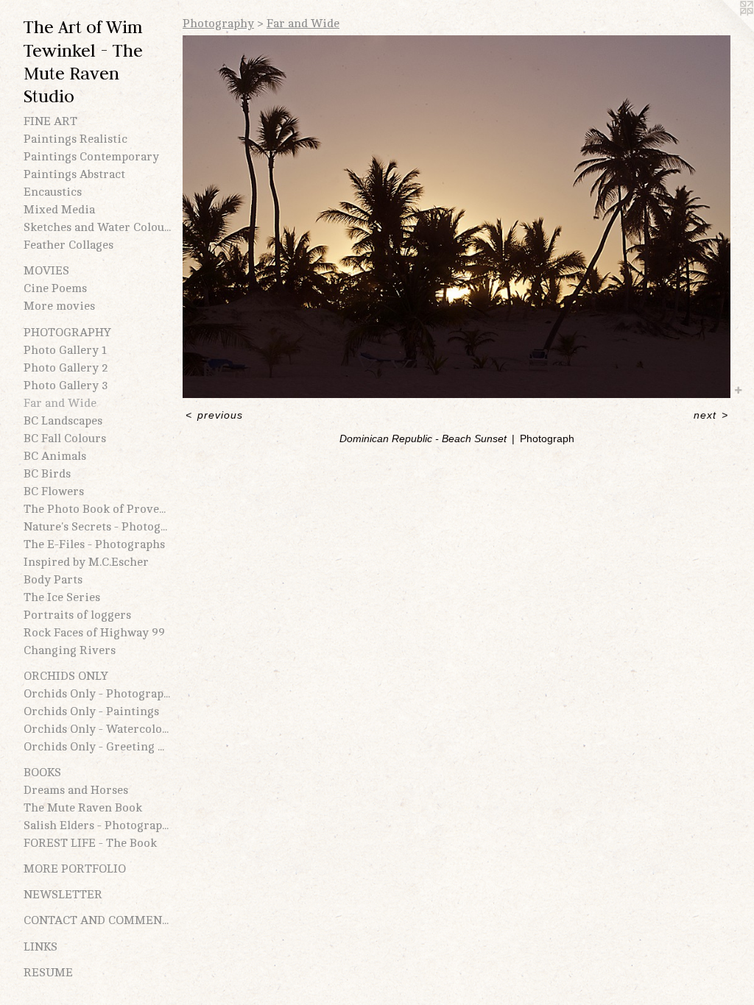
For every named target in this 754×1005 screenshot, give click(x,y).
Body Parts (53, 579)
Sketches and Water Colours (97, 227)
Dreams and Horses (76, 790)
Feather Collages (68, 245)
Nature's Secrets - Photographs (97, 526)
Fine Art (50, 121)
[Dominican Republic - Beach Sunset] (456, 216)
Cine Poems (55, 288)
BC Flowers (54, 491)
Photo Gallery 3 (66, 385)
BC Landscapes (63, 420)
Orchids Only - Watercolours (97, 729)
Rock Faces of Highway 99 (94, 632)
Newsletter (63, 894)
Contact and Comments (97, 920)
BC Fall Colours (65, 438)
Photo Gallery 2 (66, 367)
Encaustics (53, 192)
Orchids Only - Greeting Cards (97, 746)
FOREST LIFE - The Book (90, 843)
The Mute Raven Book (83, 807)
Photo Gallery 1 (65, 350)
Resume (48, 972)
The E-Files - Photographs (94, 544)
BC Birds (47, 473)
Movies (46, 270)
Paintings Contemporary (91, 156)
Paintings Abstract (74, 174)
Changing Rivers (70, 650)
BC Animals (55, 456)
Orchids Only (66, 676)
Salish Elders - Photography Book (97, 825)
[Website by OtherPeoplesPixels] (724, 29)
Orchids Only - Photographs (97, 693)
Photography (67, 332)
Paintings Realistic (75, 139)
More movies (59, 306)
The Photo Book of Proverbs (97, 509)
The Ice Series (62, 597)
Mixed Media (59, 209)
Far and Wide (60, 403)
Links (40, 946)
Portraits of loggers (77, 615)
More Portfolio (75, 869)
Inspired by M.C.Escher (86, 562)
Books (42, 772)
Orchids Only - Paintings (91, 711)
